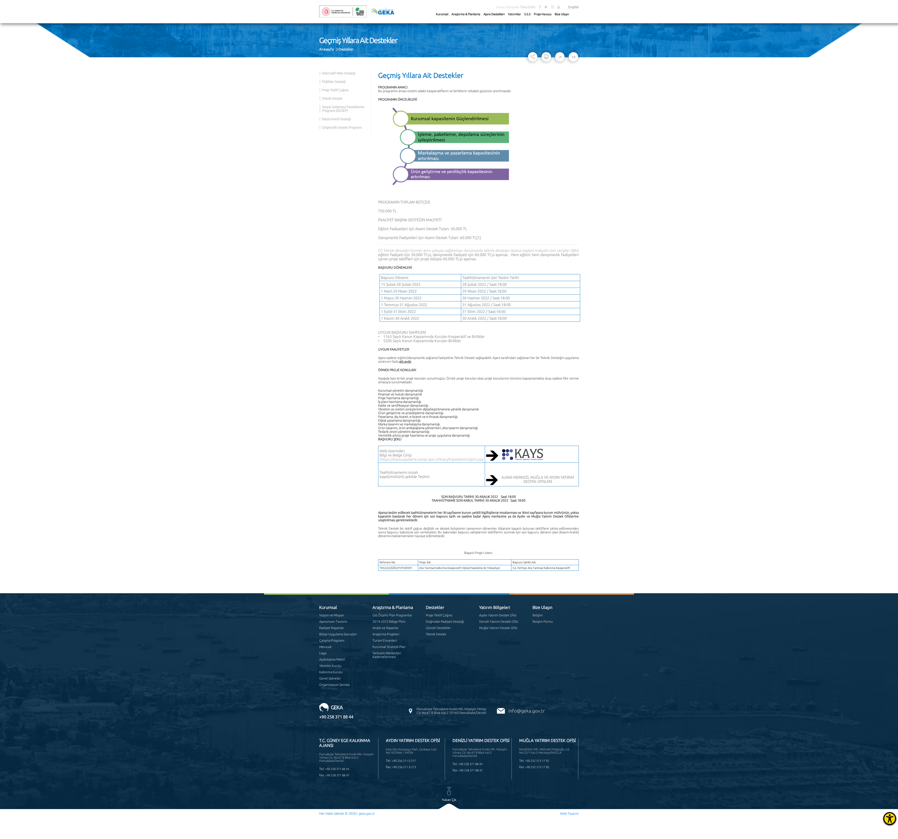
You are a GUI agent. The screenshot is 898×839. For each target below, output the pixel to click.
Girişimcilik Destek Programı (342, 127)
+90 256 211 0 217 (404, 760)
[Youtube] (558, 7)
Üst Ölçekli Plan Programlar (392, 615)
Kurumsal (442, 14)
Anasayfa (326, 49)
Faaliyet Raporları (331, 628)
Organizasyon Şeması (334, 685)
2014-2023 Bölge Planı (389, 621)
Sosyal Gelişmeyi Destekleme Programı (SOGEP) (343, 108)
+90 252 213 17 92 (537, 760)
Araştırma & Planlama (466, 14)
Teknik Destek (332, 98)
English (573, 7)
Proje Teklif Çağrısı (335, 90)
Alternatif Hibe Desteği (338, 73)
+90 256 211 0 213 (404, 767)
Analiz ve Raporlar (385, 628)
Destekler (346, 49)
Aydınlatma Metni (332, 659)
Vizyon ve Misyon (331, 615)
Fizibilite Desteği (334, 81)
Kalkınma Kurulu (331, 672)
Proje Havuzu (542, 14)
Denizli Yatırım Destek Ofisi (498, 621)
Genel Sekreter (330, 678)
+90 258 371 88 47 (337, 775)
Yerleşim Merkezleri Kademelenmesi (387, 655)
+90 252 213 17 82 (537, 767)
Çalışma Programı (331, 640)
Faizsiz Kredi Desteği (336, 119)
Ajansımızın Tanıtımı (333, 621)
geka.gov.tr (367, 813)
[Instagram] (552, 7)
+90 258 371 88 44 (336, 716)
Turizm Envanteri (385, 640)
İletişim (537, 615)
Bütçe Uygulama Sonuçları (338, 634)
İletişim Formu (542, 621)
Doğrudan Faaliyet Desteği (445, 621)
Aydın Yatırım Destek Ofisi (497, 615)
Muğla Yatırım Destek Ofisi (498, 628)
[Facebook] (540, 7)
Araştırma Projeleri (386, 634)
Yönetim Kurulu (330, 666)
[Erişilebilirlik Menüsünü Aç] (889, 818)
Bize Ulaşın (562, 14)
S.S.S (527, 14)
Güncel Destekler (438, 628)
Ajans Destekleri (494, 14)
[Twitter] (545, 7)
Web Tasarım (569, 813)
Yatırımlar (514, 14)
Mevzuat (325, 647)
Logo (322, 653)
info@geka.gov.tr (526, 710)
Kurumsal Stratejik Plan (389, 647)
